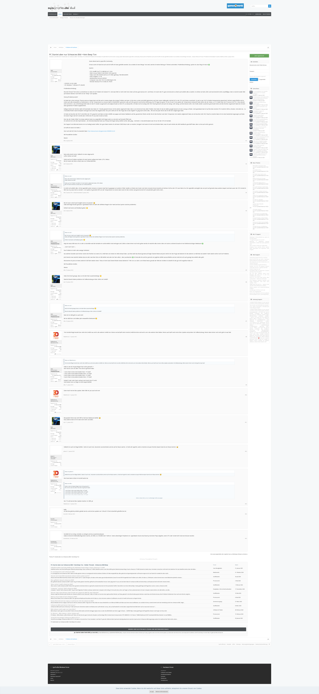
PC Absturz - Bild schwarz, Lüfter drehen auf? (65, 613)
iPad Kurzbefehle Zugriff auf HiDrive (258, 264)
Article (251, 95)
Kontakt (229, 644)
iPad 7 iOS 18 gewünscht (255, 291)
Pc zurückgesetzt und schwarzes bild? (63, 572)
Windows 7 (53, 674)
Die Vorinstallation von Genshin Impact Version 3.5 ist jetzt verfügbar (260, 93)
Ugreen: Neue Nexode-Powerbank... (258, 204)
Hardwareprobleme (166, 674)
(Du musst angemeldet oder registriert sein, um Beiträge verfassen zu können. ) (229, 554)
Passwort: (252, 71)
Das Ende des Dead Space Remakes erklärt (259, 133)
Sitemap (238, 644)
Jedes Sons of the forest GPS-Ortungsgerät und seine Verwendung (259, 128)
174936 (59, 168)
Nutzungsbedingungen (248, 644)
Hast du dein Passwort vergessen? (258, 76)
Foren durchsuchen (53, 17)
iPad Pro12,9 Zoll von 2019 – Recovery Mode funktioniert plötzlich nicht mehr (259, 259)
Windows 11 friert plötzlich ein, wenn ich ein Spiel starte (259, 237)
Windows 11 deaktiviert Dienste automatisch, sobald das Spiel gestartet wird (259, 243)
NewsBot (255, 167)
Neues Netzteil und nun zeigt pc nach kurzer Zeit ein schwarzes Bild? (72, 601)
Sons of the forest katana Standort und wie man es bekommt (261, 137)
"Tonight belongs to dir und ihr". (257, 240)
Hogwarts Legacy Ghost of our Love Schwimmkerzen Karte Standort (260, 155)
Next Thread (153, 559)
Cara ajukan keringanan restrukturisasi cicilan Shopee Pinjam (259, 307)
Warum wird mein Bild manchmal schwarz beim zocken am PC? (70, 576)
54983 (60, 351)
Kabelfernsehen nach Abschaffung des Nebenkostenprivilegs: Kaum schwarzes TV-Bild (78, 567)
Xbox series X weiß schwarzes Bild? (62, 584)
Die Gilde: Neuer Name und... (259, 174)
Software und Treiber (166, 672)
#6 (246, 282)
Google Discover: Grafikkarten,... (260, 226)
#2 (246, 164)
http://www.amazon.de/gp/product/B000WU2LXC (101, 131)
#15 (246, 538)
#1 (246, 140)
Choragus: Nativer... (257, 209)
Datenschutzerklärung (261, 644)
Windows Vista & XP (55, 676)
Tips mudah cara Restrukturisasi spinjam (259, 305)
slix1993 (59, 169)
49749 (60, 166)
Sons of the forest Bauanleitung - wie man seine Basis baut (260, 120)
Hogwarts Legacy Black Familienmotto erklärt (258, 115)
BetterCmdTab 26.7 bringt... (259, 178)
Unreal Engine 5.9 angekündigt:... (260, 213)
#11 (246, 422)
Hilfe (233, 644)
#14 (246, 514)
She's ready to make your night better (258, 245)
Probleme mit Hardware (210, 56)
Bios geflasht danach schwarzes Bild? (62, 580)
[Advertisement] (159, 32)
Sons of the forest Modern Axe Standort (260, 107)
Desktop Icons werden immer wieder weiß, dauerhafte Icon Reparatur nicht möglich (259, 248)
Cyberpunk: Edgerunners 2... (259, 182)
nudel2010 (59, 81)
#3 (246, 192)
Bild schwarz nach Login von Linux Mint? (63, 609)
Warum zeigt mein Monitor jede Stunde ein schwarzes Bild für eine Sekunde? (75, 592)
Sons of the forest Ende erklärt (260, 123)
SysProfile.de (52, 14)
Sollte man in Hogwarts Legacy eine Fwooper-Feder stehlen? (260, 141)
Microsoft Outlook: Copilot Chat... (260, 187)
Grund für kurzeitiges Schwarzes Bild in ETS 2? (65, 617)
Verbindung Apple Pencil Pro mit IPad (258, 257)
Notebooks (163, 678)
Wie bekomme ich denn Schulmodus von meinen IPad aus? (259, 262)
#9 (246, 385)
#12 (246, 451)
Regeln (75, 14)
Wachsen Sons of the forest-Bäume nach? (259, 103)
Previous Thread (145, 559)
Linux (52, 678)
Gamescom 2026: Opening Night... (261, 222)
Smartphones (164, 680)
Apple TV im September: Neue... (260, 195)
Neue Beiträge (67, 14)
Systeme (163, 676)
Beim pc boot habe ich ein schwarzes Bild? (64, 597)
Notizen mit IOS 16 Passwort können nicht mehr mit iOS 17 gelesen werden (259, 267)
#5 (246, 270)
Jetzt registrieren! (259, 55)
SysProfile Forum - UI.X (58, 644)
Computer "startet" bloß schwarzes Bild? (64, 588)
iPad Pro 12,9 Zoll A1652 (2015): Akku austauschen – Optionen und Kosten (259, 278)
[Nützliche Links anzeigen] (268, 47)
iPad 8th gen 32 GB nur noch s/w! (257, 290)
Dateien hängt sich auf (255, 269)
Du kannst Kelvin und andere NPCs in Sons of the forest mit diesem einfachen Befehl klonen (261, 98)
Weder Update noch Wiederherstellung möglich (259, 287)
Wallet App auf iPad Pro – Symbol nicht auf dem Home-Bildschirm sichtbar (259, 285)
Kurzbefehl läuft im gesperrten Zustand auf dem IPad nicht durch (259, 271)
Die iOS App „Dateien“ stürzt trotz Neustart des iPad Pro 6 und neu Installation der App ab (259, 275)
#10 (246, 395)
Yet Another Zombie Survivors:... (260, 191)
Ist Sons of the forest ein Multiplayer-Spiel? (258, 146)
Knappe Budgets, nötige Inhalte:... (260, 218)
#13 (246, 503)
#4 (246, 210)
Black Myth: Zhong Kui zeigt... (259, 165)
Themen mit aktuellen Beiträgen (77, 17)
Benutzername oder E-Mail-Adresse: (258, 65)
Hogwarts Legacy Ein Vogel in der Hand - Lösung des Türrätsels (260, 150)
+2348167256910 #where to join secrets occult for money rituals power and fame (259, 303)
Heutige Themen (64, 17)
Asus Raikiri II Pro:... (257, 170)
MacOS (52, 680)
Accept (152, 691)
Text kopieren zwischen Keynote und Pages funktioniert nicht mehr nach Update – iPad (259, 282)
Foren (60, 14)
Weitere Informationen (162, 691)
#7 (246, 321)
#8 (246, 336)
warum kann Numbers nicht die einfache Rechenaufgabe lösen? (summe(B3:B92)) (259, 293)
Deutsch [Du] (71, 644)
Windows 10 (54, 672)
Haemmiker (58, 354)
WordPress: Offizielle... (258, 199)
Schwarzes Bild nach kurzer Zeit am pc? (63, 605)
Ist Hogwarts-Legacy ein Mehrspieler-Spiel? (258, 111)
